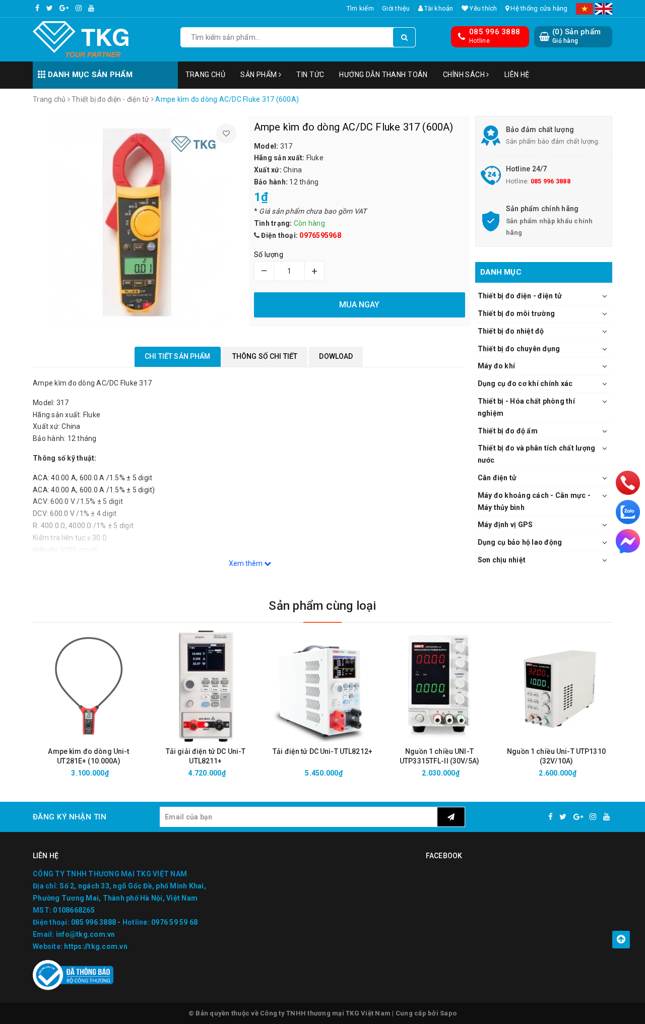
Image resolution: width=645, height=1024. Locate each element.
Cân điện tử (497, 478)
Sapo (448, 1013)
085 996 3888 (494, 31)
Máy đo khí (496, 366)
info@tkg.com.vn (85, 934)
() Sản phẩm (576, 35)
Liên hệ (517, 75)
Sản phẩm (259, 75)
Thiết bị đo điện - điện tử (520, 296)
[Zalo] (628, 512)
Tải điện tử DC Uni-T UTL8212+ (322, 751)
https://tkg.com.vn (95, 946)
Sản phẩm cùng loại (322, 606)
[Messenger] (628, 541)
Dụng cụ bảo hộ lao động (520, 542)
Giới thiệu (396, 8)
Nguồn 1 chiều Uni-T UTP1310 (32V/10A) (556, 756)
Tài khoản (438, 8)
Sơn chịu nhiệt (502, 560)
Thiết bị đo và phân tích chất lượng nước (537, 454)
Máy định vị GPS (505, 525)
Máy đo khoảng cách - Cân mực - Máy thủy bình (534, 501)
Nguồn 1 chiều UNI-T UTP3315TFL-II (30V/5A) (439, 756)
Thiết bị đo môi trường (516, 313)
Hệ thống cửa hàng (538, 8)
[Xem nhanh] (142, 773)
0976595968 (320, 235)
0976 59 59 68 (174, 922)
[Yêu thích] (226, 133)
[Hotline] (628, 483)
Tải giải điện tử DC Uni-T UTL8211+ (206, 756)
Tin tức (310, 75)
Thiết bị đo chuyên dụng (519, 349)
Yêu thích (482, 8)
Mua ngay (106, 773)
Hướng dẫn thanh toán (383, 75)
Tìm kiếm (360, 8)
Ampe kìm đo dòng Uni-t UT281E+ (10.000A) (88, 756)
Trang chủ (205, 75)
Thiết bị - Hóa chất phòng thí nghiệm (526, 407)
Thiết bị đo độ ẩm (508, 431)
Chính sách (465, 75)
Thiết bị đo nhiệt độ (511, 331)
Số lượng (268, 254)
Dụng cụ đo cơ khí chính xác (525, 383)
